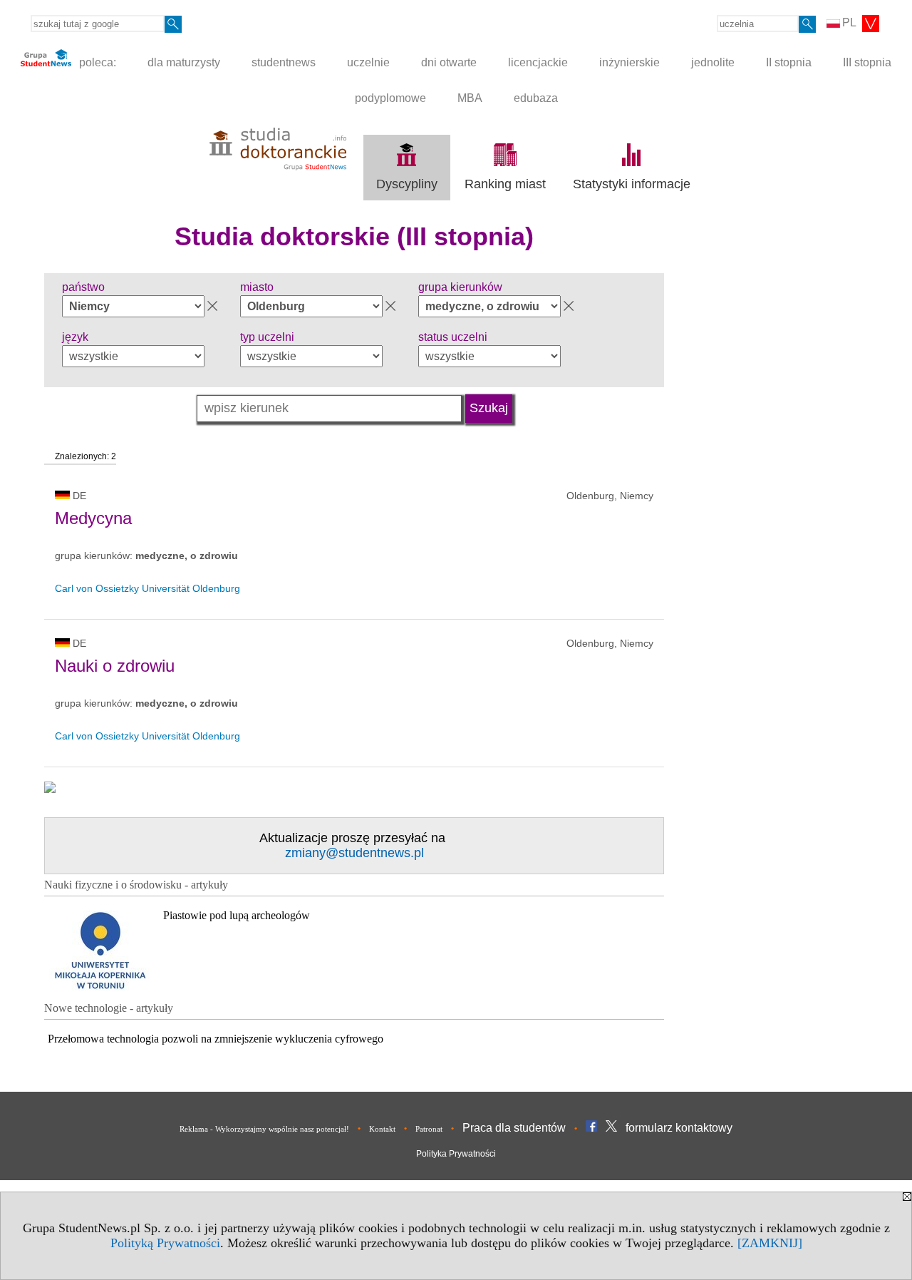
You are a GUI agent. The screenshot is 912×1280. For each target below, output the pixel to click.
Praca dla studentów (514, 1128)
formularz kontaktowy (679, 1128)
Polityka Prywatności (456, 1154)
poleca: (96, 62)
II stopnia (789, 62)
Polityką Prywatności (165, 1243)
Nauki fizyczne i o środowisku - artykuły (136, 885)
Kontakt (382, 1129)
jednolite (713, 62)
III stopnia (867, 62)
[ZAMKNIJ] (769, 1243)
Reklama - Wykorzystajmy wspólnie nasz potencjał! (264, 1129)
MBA (469, 98)
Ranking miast (505, 184)
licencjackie (538, 62)
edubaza (536, 98)
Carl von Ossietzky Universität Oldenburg (147, 588)
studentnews (284, 62)
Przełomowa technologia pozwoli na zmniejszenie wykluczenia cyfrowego (215, 1039)
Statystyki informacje (631, 184)
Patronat (428, 1129)
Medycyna (93, 518)
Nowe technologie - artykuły (108, 1008)
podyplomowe (390, 98)
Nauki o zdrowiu (115, 665)
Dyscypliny (406, 184)
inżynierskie (629, 62)
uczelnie (368, 62)
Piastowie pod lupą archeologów (236, 915)
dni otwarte (449, 62)
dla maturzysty (183, 62)
